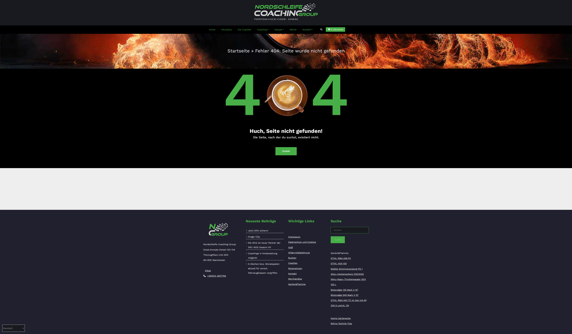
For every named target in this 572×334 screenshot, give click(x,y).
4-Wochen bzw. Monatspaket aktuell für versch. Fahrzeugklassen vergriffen (263, 268)
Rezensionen (295, 268)
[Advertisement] (286, 189)
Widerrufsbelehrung (299, 252)
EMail (208, 270)
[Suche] (321, 29)
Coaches (292, 263)
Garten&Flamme (297, 284)
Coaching (262, 29)
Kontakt (307, 29)
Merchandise (295, 279)
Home (212, 29)
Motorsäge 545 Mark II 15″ (345, 295)
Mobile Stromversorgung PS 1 (347, 269)
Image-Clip (254, 236)
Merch (293, 29)
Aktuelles (226, 29)
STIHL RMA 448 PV (341, 258)
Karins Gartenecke (341, 318)
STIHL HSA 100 (339, 263)
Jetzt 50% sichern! (258, 230)
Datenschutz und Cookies (302, 242)
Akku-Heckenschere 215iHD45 (347, 274)
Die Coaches (244, 29)
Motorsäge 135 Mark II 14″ (344, 290)
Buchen (292, 258)
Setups (278, 29)
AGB (290, 247)
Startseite (238, 51)
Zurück (286, 151)
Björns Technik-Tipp (341, 323)
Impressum (294, 237)
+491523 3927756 (216, 276)
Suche (337, 239)
